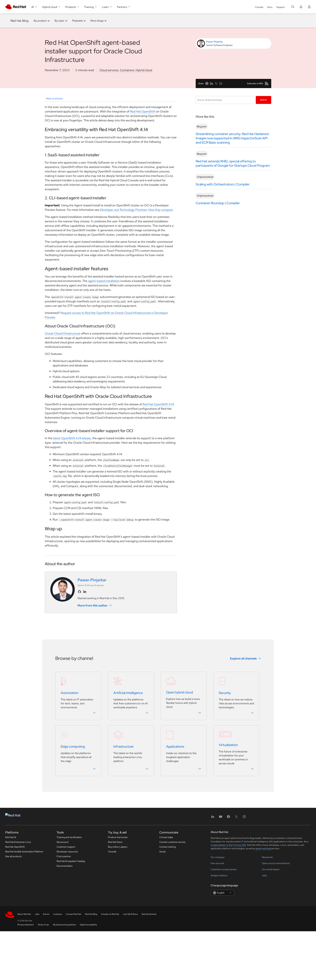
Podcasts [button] (77, 20)
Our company (217, 857)
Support (280, 7)
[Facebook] (228, 817)
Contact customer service (172, 842)
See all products (13, 856)
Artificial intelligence (128, 693)
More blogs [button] (97, 20)
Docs (269, 7)
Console (259, 7)
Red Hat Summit (149, 914)
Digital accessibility (88, 924)
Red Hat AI (10, 837)
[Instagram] (244, 817)
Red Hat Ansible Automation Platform (24, 851)
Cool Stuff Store (130, 914)
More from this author (92, 605)
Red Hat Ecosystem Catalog (71, 861)
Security (225, 693)
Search (263, 99)
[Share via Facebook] (207, 83)
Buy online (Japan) (117, 846)
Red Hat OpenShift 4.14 (158, 404)
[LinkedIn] (213, 817)
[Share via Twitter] (216, 83)
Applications (175, 746)
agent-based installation (104, 281)
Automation (69, 693)
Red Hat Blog (19, 21)
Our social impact (270, 869)
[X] (236, 817)
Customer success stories (224, 869)
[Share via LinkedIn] (211, 83)
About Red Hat (24, 914)
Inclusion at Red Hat (110, 914)
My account (62, 842)
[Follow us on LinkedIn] (85, 592)
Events (46, 914)
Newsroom (267, 857)
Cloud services (108, 70)
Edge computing (73, 746)
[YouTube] (221, 817)
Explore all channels (243, 658)
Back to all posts (55, 98)
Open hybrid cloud (179, 692)
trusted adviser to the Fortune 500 (228, 844)
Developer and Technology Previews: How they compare (136, 210)
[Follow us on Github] (79, 592)
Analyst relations (219, 875)
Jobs (264, 875)
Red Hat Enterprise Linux (18, 842)
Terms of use (43, 924)
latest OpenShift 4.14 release (71, 438)
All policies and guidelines (64, 924)
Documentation (65, 865)
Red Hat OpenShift (142, 111)
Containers (127, 70)
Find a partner (64, 856)
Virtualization (228, 745)
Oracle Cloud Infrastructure (62, 333)
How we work (217, 863)
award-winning (262, 848)
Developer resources (67, 851)
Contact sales (166, 837)
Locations (57, 914)
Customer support (66, 846)
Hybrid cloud (144, 70)
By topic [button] (59, 20)
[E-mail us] (221, 83)
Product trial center (118, 837)
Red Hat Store (115, 842)
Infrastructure (123, 746)
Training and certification (69, 837)
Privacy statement (25, 924)
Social (162, 851)
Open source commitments (276, 863)
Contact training (167, 846)
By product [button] (40, 20)
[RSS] (267, 83)
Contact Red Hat (73, 914)
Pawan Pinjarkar (214, 41)
